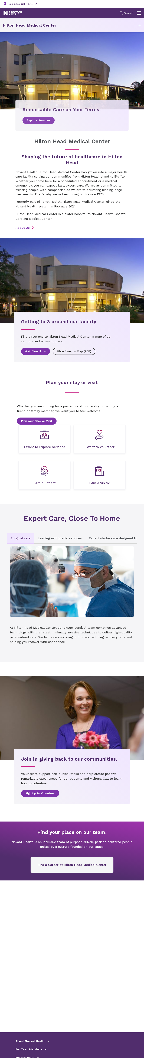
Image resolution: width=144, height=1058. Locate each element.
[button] (139, 25)
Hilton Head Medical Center (29, 25)
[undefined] (44, 439)
